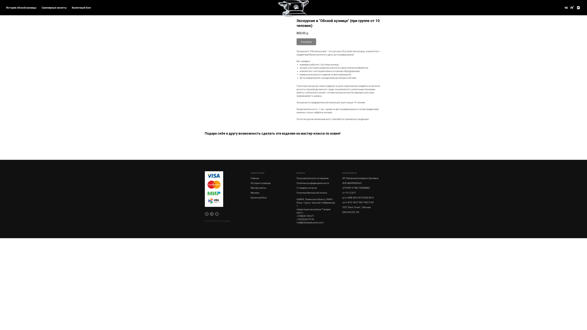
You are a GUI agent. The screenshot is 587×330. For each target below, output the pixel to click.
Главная (255, 178)
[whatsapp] (217, 214)
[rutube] (572, 8)
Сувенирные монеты (54, 7)
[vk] (566, 8)
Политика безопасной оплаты (312, 193)
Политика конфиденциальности (313, 183)
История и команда (260, 183)
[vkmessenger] (207, 214)
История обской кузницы (21, 7)
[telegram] (212, 214)
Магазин (255, 193)
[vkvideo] (578, 8)
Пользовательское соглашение (313, 178)
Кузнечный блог (81, 7)
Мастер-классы (258, 188)
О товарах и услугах (307, 188)
